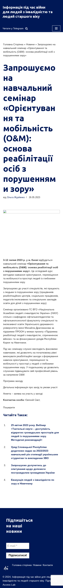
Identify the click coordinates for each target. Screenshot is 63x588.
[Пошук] (26, 28)
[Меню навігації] (56, 28)
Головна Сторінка (13, 44)
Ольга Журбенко (16, 197)
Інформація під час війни (24, 7)
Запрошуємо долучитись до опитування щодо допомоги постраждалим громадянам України (33, 469)
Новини (30, 44)
